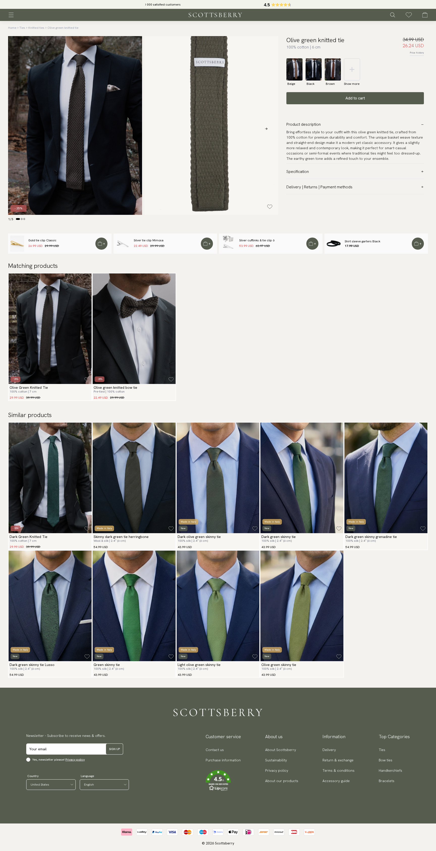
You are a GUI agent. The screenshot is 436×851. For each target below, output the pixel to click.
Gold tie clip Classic (42, 240)
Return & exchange (337, 760)
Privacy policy (75, 760)
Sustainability (276, 760)
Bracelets (386, 781)
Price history (417, 52)
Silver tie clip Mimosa (149, 240)
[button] (223, 780)
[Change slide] (18, 219)
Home (12, 28)
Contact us (215, 749)
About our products (281, 781)
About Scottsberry (280, 749)
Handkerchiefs (390, 770)
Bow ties (385, 760)
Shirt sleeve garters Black (362, 241)
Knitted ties (36, 28)
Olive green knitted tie (62, 28)
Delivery (329, 749)
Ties (22, 28)
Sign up (114, 749)
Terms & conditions (338, 770)
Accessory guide (336, 781)
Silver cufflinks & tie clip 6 (257, 240)
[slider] (218, 4)
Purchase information (223, 760)
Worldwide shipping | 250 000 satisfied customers (218, 5)
